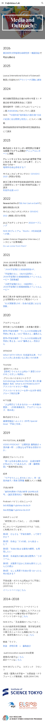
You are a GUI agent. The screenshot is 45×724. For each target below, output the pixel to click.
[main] (22, 22)
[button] (2, 3)
